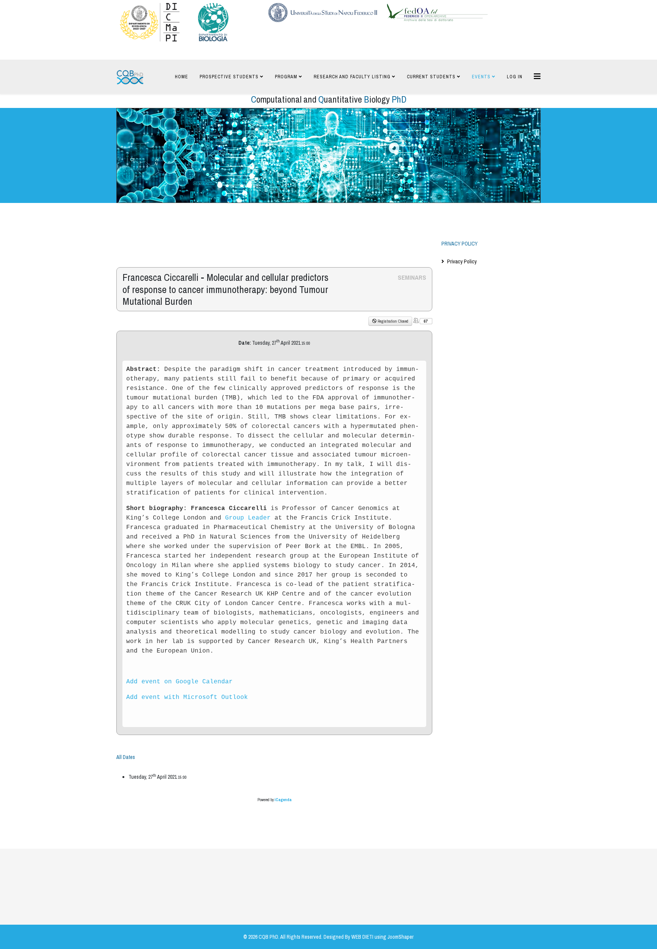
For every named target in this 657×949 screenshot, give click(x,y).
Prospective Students (229, 77)
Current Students (431, 77)
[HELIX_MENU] (537, 76)
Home (181, 77)
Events (481, 77)
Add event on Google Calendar (179, 681)
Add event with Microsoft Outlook (187, 697)
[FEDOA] (437, 12)
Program (286, 77)
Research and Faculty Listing (352, 77)
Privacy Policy (462, 261)
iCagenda (283, 799)
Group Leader (248, 518)
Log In (514, 77)
